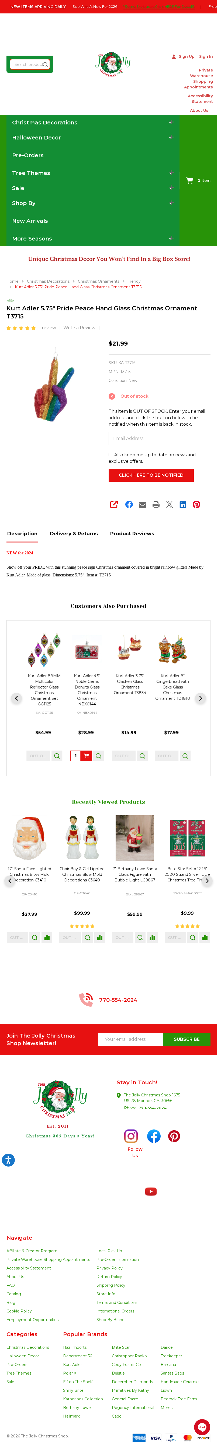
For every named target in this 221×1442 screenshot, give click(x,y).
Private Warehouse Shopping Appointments (198, 78)
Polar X (69, 1373)
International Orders (115, 1311)
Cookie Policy (19, 1311)
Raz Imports (75, 1347)
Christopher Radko (129, 1356)
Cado (117, 1416)
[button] (57, 1119)
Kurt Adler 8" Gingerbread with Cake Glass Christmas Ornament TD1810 (172, 687)
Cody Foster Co (126, 1364)
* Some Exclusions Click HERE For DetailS (158, 6)
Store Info (105, 1294)
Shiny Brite (73, 1390)
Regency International (133, 1407)
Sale (10, 1381)
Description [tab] (22, 534)
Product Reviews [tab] (132, 534)
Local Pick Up (109, 1251)
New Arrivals (30, 221)
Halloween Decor (22, 1356)
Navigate (19, 1238)
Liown (166, 1390)
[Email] (142, 504)
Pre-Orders (28, 155)
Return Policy (109, 1276)
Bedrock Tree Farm (179, 1399)
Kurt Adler (72, 1364)
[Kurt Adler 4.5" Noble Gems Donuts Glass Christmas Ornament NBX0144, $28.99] (87, 650)
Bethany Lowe (77, 1407)
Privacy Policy (109, 1268)
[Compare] (47, 937)
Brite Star (121, 1347)
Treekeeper (171, 1356)
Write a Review (79, 327)
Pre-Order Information (117, 1259)
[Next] (200, 698)
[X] (169, 504)
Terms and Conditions (116, 1302)
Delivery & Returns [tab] (74, 534)
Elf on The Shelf (77, 1381)
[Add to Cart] (86, 755)
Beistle (118, 1373)
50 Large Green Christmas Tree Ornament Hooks (134, 875)
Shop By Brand (110, 1319)
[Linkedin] (183, 504)
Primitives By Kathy (130, 1390)
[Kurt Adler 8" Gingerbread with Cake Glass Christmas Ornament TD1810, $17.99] (173, 650)
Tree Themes (18, 1373)
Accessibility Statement (200, 99)
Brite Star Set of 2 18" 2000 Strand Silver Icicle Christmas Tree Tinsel (82, 875)
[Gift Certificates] (210, 110)
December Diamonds (132, 1381)
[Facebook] (129, 504)
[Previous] (16, 698)
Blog (10, 1302)
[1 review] (21, 327)
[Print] (156, 504)
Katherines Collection (83, 1399)
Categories (21, 1334)
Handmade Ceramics (180, 1381)
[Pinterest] (196, 504)
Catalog (13, 1294)
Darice (167, 1347)
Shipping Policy (110, 1285)
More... (167, 1407)
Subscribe (187, 1039)
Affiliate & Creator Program (31, 1251)
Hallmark (71, 1416)
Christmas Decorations (27, 1347)
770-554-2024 (153, 1108)
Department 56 (77, 1356)
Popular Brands (85, 1334)
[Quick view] (56, 755)
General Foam (125, 1399)
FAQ (10, 1285)
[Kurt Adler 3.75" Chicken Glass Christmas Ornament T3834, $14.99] (130, 650)
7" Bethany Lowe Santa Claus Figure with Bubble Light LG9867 (29, 875)
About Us (199, 110)
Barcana (168, 1364)
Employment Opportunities (32, 1319)
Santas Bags (172, 1373)
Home (12, 281)
